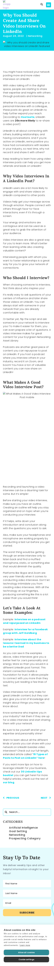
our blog (8, 782)
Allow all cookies (26, 952)
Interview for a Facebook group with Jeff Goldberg (25, 631)
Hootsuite (27, 117)
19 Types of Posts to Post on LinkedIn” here (25, 756)
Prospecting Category (24, 838)
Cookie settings (26, 959)
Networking (17, 835)
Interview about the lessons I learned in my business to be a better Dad (26, 643)
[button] (48, 4)
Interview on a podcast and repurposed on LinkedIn (24, 621)
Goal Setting (18, 831)
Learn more (25, 945)
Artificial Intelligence (23, 827)
